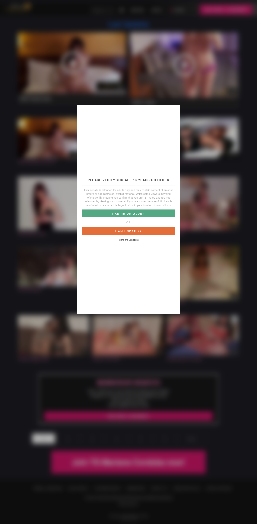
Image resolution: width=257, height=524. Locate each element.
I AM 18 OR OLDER (128, 213)
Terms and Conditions (128, 239)
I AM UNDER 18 (128, 231)
